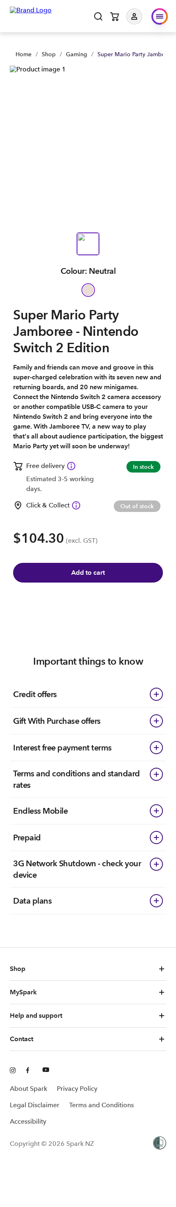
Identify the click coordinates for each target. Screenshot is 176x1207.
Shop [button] (17, 969)
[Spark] (31, 16)
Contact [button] (21, 1039)
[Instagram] (13, 1070)
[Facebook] (29, 1070)
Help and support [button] (36, 1015)
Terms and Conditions (101, 1105)
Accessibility (28, 1121)
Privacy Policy (77, 1088)
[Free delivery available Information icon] (71, 466)
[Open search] (98, 16)
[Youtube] (46, 1070)
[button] (140, 16)
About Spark (28, 1088)
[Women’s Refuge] (159, 1143)
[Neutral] (88, 290)
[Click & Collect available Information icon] (76, 505)
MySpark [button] (23, 992)
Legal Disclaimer (34, 1105)
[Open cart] (114, 16)
